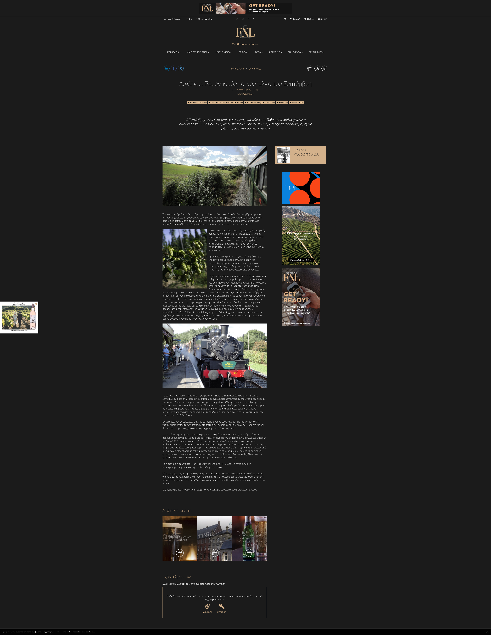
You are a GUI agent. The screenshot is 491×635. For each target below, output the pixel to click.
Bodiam (240, 102)
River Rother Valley (253, 102)
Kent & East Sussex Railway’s (221, 102)
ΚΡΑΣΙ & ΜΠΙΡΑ (223, 52)
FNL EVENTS (294, 52)
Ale (301, 102)
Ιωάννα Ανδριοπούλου (306, 151)
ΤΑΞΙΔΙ (258, 52)
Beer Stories (255, 68)
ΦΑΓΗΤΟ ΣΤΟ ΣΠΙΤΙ (197, 52)
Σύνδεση (310, 19)
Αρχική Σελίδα (237, 68)
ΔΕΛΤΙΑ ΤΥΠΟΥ (316, 52)
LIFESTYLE (275, 52)
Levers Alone (269, 102)
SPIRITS (243, 52)
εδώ (93, 632)
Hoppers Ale (283, 102)
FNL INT (323, 19)
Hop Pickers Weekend (198, 102)
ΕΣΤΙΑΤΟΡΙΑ (173, 52)
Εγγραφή (296, 19)
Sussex (294, 102)
